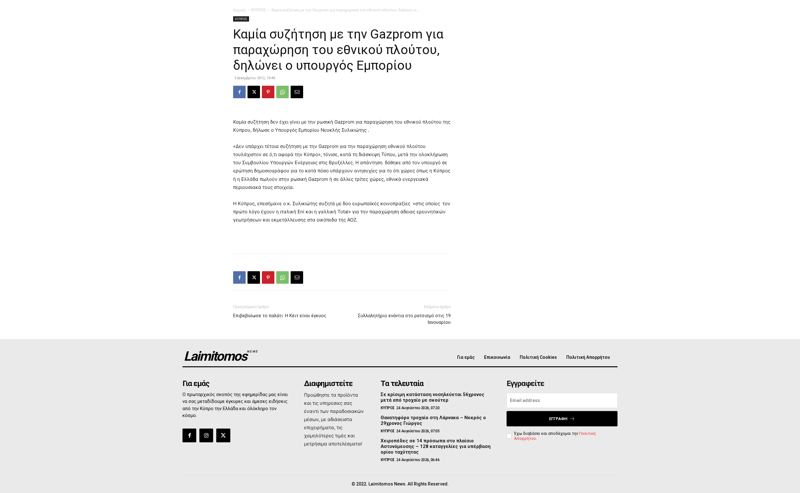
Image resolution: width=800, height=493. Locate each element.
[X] (254, 92)
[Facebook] (239, 92)
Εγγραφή (558, 418)
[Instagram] (206, 435)
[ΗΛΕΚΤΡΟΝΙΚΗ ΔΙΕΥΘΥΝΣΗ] (297, 92)
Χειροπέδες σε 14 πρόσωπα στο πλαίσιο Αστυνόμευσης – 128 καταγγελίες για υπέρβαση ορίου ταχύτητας (436, 446)
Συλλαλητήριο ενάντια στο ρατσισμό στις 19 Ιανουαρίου (404, 319)
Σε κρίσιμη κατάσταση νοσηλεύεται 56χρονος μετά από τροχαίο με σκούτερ (432, 397)
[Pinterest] (268, 92)
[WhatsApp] (282, 92)
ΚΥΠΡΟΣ (258, 10)
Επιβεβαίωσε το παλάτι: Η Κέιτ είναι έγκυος (279, 315)
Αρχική (239, 10)
